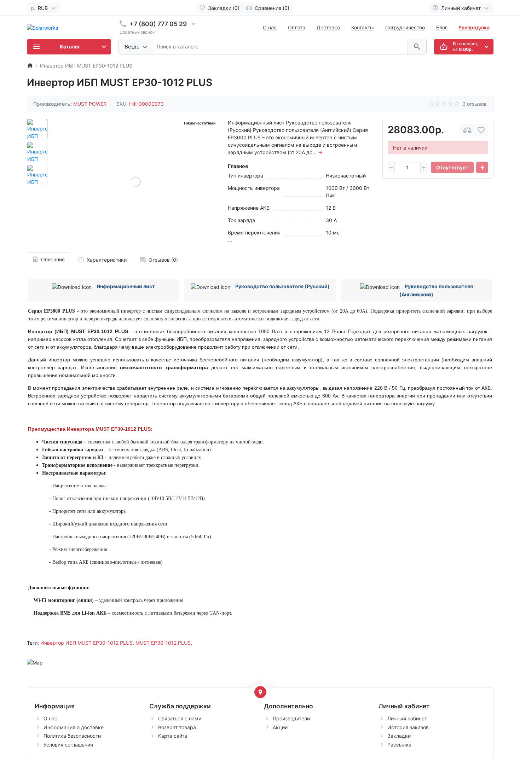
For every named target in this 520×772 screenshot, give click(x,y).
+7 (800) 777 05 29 (158, 24)
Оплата (296, 27)
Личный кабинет (407, 718)
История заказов (408, 727)
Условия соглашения (68, 745)
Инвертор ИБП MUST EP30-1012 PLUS (86, 643)
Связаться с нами (179, 718)
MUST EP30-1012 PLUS (163, 643)
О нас (270, 27)
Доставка (328, 27)
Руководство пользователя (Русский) (282, 286)
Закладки (399, 736)
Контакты (362, 27)
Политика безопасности (72, 736)
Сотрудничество (405, 27)
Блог (441, 27)
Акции (280, 727)
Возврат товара (177, 727)
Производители (291, 718)
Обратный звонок (137, 32)
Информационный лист (126, 286)
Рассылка (399, 745)
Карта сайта (172, 736)
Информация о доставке (74, 727)
